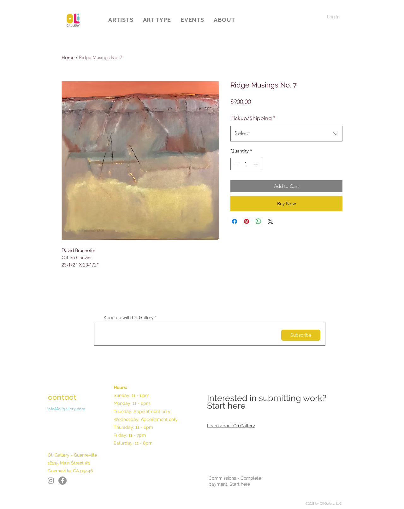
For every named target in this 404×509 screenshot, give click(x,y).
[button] (121, 19)
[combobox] (286, 133)
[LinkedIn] (62, 480)
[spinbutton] (246, 164)
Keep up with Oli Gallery (129, 317)
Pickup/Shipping (253, 118)
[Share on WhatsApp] (258, 221)
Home (68, 57)
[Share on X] (270, 221)
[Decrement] (235, 164)
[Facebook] (51, 480)
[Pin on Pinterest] (246, 221)
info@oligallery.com (66, 408)
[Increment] (256, 164)
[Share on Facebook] (234, 221)
